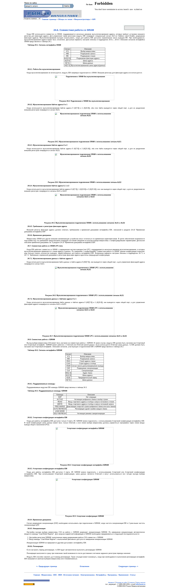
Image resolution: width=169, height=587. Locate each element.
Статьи (132, 575)
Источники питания (71, 575)
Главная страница (49, 19)
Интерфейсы (101, 575)
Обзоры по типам (65, 19)
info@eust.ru (140, 584)
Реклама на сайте (121, 582)
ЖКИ (60, 575)
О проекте (132, 582)
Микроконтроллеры (82, 19)
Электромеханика (87, 575)
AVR (93, 19)
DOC (55, 575)
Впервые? (111, 582)
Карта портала (140, 582)
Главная (37, 575)
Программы (112, 575)
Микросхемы (46, 575)
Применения (124, 575)
